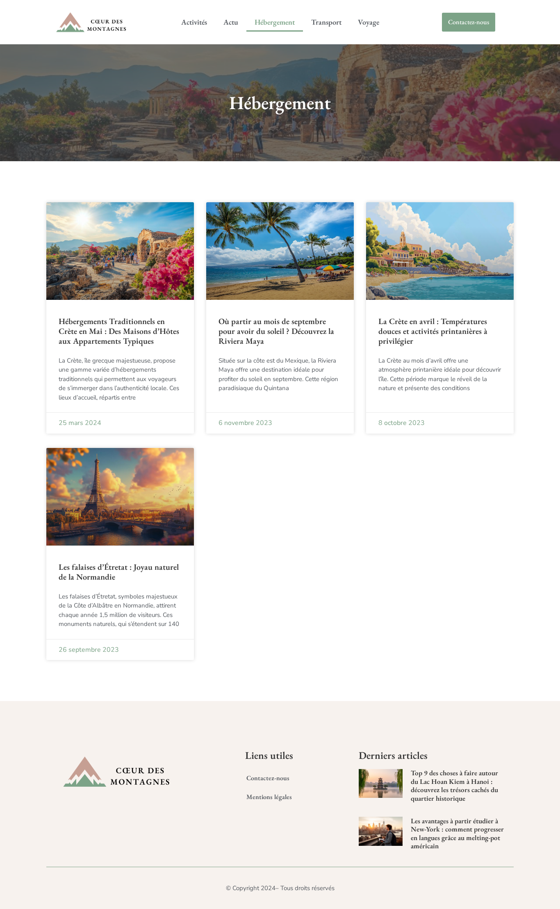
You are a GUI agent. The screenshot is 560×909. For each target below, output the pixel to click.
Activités (194, 22)
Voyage (368, 22)
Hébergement (275, 22)
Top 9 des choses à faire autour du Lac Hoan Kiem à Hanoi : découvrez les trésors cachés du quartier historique (454, 785)
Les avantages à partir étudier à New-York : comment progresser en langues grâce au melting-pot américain (457, 833)
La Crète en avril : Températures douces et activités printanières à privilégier (432, 331)
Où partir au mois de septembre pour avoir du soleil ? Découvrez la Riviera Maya (276, 331)
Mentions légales (269, 797)
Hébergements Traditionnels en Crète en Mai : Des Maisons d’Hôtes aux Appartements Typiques (119, 331)
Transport (326, 22)
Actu (230, 22)
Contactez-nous (267, 778)
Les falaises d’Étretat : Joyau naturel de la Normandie (119, 572)
